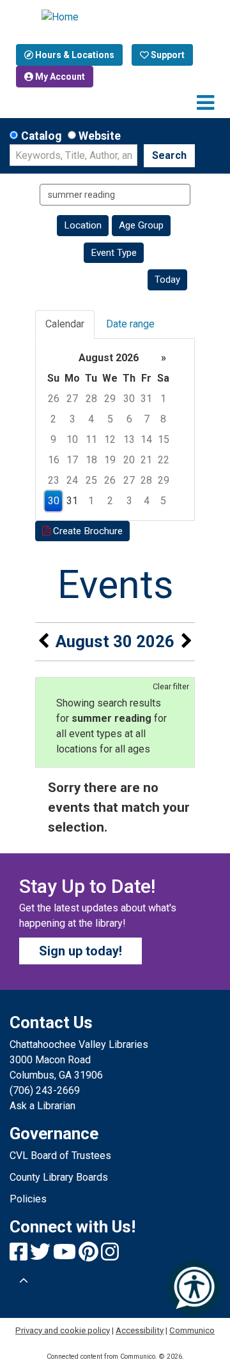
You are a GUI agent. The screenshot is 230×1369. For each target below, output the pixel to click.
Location (83, 225)
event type (114, 252)
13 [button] (129, 439)
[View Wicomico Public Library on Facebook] (20, 1256)
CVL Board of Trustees (60, 1155)
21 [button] (146, 460)
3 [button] (72, 419)
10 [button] (72, 439)
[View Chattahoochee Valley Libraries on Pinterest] (90, 1256)
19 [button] (110, 460)
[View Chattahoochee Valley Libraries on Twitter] (41, 1256)
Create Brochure (86, 531)
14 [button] (146, 439)
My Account (59, 76)
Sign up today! (80, 951)
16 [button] (53, 460)
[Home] (115, 17)
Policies (28, 1199)
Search (169, 155)
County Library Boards (59, 1177)
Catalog (41, 136)
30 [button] (129, 399)
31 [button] (146, 399)
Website (100, 136)
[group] (115, 429)
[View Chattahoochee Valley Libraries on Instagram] (110, 1256)
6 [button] (129, 419)
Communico (192, 1330)
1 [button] (163, 399)
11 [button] (91, 439)
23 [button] (53, 480)
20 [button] (129, 460)
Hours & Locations (73, 55)
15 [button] (163, 439)
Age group (141, 225)
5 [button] (110, 419)
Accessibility (140, 1330)
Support (167, 55)
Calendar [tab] (64, 324)
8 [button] (163, 419)
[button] (205, 102)
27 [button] (72, 399)
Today (167, 279)
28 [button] (91, 399)
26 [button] (53, 399)
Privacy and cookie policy (62, 1330)
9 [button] (53, 439)
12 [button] (110, 439)
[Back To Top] (24, 1281)
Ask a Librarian (42, 1106)
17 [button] (72, 460)
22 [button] (163, 460)
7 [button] (147, 419)
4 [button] (91, 419)
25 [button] (91, 480)
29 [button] (110, 399)
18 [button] (91, 460)
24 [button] (72, 480)
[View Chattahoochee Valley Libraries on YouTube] (66, 1256)
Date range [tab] (130, 324)
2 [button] (53, 419)
